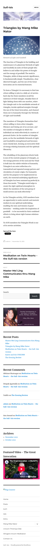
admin (8, 241)
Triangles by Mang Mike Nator (17, 346)
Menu (36, 7)
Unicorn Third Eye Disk (12, 529)
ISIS (4, 514)
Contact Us (7, 539)
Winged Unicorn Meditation (14, 534)
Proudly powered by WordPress (21, 545)
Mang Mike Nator (10, 524)
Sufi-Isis (8, 7)
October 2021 (10, 440)
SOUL (5, 519)
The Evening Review (13, 358)
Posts (5, 504)
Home (5, 499)
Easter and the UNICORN (15, 355)
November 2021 (11, 437)
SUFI (5, 509)
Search (6, 292)
